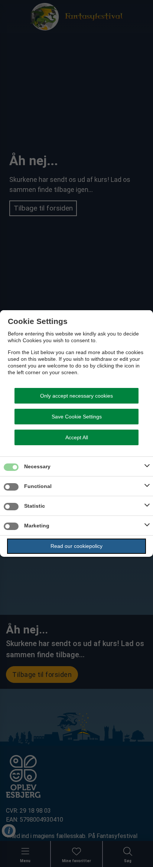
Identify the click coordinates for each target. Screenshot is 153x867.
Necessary (37, 466)
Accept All (76, 437)
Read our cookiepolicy (76, 546)
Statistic (34, 506)
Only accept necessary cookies (76, 396)
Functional (38, 486)
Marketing (36, 526)
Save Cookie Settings (77, 417)
